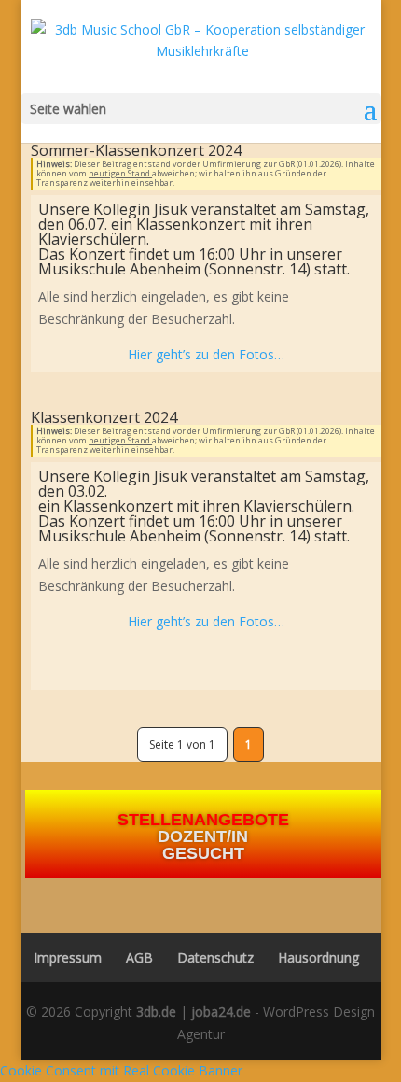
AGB (139, 957)
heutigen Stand (120, 173)
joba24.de (221, 1011)
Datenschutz (215, 957)
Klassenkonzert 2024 (104, 417)
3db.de (156, 1011)
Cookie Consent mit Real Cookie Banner (121, 1070)
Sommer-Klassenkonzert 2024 (136, 150)
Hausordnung (318, 957)
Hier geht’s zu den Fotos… (206, 354)
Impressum (62, 957)
